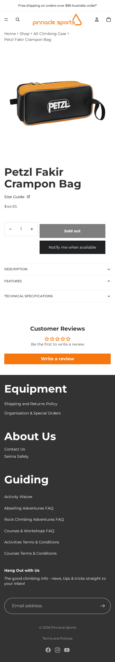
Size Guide (15, 196)
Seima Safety (16, 456)
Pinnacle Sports (63, 627)
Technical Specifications (28, 296)
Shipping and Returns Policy (30, 403)
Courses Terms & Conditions (30, 553)
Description (16, 269)
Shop (24, 33)
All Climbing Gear (50, 33)
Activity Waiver (18, 496)
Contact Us (14, 449)
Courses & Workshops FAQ (29, 530)
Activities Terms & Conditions (31, 542)
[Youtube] (67, 650)
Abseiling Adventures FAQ (28, 508)
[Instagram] (57, 650)
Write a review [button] (57, 358)
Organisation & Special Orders (32, 413)
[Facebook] (48, 650)
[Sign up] (102, 606)
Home (10, 33)
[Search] (18, 19)
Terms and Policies (57, 638)
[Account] (97, 19)
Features (13, 281)
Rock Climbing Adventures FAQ (34, 519)
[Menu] (6, 19)
